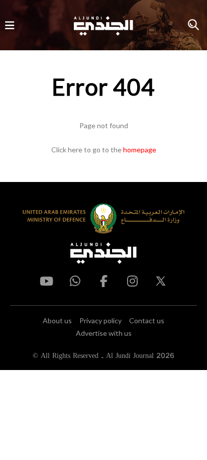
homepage (139, 149)
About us (57, 320)
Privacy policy (100, 320)
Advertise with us (104, 333)
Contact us (146, 320)
